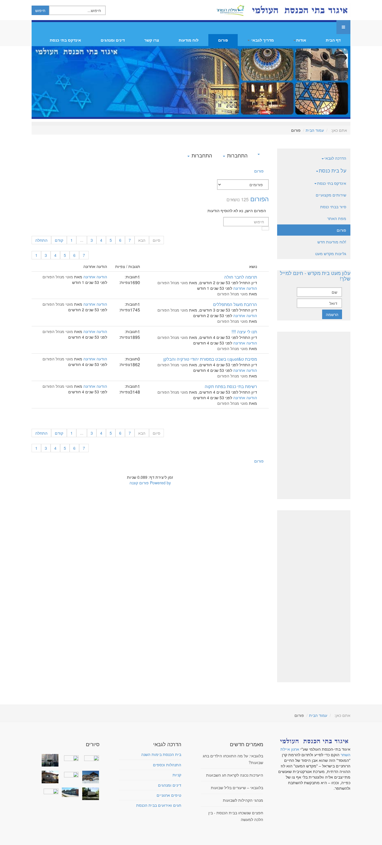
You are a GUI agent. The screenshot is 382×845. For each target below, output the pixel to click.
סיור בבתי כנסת (333, 206)
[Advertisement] (313, 415)
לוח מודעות (189, 40)
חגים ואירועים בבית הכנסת (158, 805)
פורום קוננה (139, 482)
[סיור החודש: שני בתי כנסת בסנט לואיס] (48, 790)
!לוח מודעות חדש (331, 242)
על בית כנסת (332, 170)
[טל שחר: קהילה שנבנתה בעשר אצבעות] (48, 777)
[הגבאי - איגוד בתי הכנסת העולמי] (299, 10)
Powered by (160, 482)
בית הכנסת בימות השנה (161, 754)
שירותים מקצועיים (331, 195)
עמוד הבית (315, 130)
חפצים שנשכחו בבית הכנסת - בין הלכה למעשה (235, 816)
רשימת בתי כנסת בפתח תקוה (231, 386)
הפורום (259, 198)
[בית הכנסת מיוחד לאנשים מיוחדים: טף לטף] (69, 774)
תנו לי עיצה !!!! (244, 331)
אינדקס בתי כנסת (65, 40)
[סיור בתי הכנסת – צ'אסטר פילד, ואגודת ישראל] (69, 792)
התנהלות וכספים (167, 764)
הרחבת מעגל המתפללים (235, 304)
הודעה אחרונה (245, 288)
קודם (59, 240)
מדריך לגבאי (262, 40)
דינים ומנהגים (113, 40)
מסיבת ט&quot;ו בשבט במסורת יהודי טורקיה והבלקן (210, 359)
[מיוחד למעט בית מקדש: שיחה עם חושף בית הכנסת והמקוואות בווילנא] (69, 757)
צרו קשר (151, 40)
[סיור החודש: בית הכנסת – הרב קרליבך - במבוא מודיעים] (89, 793)
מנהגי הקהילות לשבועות (243, 800)
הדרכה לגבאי (335, 158)
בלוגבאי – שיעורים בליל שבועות (237, 787)
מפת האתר (336, 218)
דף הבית (333, 40)
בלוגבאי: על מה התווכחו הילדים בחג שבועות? (233, 759)
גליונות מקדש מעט (330, 253)
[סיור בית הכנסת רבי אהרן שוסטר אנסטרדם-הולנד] (48, 760)
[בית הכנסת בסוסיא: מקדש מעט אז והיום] (89, 777)
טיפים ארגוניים (169, 795)
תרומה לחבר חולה (240, 277)
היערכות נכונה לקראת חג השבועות (234, 775)
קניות (177, 774)
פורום (223, 40)
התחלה (41, 240)
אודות (301, 40)
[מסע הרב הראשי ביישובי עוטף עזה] (89, 757)
